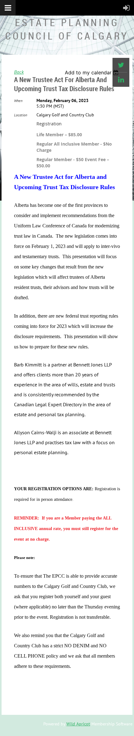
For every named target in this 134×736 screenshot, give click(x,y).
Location (20, 115)
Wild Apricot (78, 724)
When (18, 100)
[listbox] (92, 72)
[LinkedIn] (121, 79)
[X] (121, 65)
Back (19, 72)
